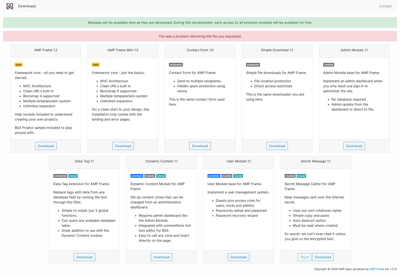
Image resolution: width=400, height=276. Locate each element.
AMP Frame (377, 269)
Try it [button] (304, 257)
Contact (385, 6)
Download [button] (46, 146)
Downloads (27, 6)
